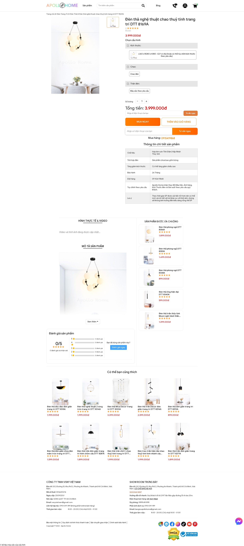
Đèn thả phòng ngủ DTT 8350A (170, 250)
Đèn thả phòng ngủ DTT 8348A (170, 271)
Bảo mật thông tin (53, 522)
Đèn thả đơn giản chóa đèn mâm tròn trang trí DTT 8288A (60, 452)
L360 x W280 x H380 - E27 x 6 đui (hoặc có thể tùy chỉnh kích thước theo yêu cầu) (166, 55)
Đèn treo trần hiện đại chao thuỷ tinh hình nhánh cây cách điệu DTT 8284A (151, 452)
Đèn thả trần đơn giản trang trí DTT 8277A (181, 452)
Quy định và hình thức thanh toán (75, 522)
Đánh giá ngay (118, 347)
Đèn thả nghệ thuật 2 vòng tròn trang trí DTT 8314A (90, 407)
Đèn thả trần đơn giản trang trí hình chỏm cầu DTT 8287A (90, 452)
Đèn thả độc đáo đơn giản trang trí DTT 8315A (59, 407)
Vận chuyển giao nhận (99, 522)
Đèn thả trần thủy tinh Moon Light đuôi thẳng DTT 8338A (169, 314)
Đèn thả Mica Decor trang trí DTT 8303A (120, 407)
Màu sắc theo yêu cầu (139, 91)
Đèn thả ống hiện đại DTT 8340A (169, 293)
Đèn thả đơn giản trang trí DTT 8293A (180, 407)
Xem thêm (91, 322)
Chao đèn (134, 74)
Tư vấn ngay (190, 113)
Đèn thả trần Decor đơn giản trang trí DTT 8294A (149, 407)
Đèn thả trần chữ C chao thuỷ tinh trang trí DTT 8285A (119, 452)
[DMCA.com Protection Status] (174, 534)
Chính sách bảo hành (118, 522)
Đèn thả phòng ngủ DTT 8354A (170, 228)
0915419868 (168, 138)
